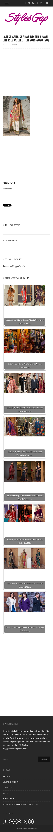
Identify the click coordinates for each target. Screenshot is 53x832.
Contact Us (8, 788)
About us (6, 776)
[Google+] (33, 3)
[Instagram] (41, 3)
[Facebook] (25, 3)
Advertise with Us (10, 782)
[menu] (6, 3)
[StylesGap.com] (26, 17)
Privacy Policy (9, 799)
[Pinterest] (37, 3)
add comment (12, 45)
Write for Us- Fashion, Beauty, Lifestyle (20, 804)
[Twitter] (29, 3)
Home (5, 793)
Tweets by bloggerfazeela (14, 266)
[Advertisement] (26, 74)
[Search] (47, 3)
